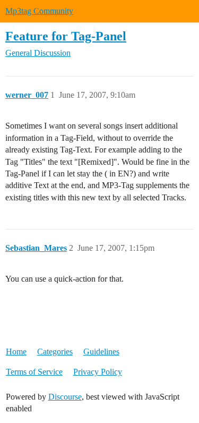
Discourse (65, 396)
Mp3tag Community (39, 10)
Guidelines (101, 351)
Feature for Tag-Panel (65, 36)
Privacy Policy (97, 371)
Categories (55, 351)
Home (16, 351)
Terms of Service (34, 371)
